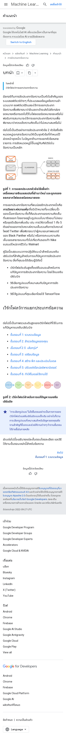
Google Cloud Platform (16, 693)
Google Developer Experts (18, 539)
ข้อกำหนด (8, 719)
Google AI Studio (12, 629)
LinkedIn (7, 584)
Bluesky (7, 572)
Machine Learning (25, 4)
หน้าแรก (6, 53)
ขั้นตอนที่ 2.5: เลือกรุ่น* (24, 348)
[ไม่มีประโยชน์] (33, 65)
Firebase (8, 623)
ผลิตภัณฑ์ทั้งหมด (11, 704)
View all (7, 652)
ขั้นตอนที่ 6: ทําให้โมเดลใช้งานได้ (28, 374)
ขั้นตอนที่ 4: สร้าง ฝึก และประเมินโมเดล (33, 361)
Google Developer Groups (17, 533)
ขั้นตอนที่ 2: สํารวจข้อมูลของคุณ (29, 341)
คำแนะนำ (10, 15)
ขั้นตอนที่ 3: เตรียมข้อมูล (24, 354)
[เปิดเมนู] (6, 4)
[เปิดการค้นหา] (45, 4)
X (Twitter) (9, 589)
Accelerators (10, 544)
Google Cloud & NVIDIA (16, 550)
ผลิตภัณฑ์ (20, 53)
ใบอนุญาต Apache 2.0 (14, 495)
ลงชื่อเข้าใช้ (56, 4)
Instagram (9, 578)
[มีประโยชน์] (27, 65)
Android (7, 611)
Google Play (9, 646)
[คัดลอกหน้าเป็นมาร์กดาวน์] (29, 73)
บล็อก (6, 566)
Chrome (7, 617)
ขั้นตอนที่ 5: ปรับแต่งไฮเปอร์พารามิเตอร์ (33, 367)
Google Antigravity (13, 634)
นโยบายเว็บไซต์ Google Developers (29, 499)
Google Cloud (10, 640)
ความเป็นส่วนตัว (24, 719)
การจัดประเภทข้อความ (18, 58)
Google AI (8, 699)
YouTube (8, 595)
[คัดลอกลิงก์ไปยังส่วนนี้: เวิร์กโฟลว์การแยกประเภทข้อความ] (6, 314)
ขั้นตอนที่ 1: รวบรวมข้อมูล (25, 335)
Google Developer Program (18, 527)
